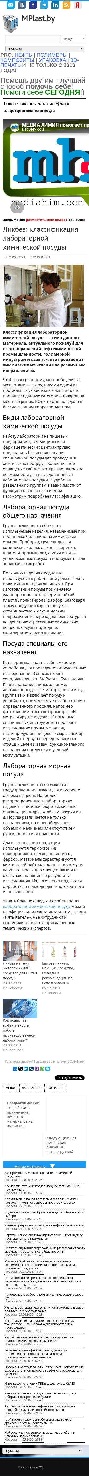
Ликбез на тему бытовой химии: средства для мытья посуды (20, 970)
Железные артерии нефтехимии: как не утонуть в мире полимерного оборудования (43, 1309)
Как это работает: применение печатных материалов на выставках (23, 1114)
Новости (25, 103)
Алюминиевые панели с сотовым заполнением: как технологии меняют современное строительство (41, 1201)
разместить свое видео (45, 219)
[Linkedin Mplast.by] (55, 5)
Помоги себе (40, 92)
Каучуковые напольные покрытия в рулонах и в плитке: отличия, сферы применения (39, 1339)
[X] (20, 1069)
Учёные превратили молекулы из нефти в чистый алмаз (44, 1225)
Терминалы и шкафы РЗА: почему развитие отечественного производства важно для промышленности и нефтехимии (35, 1353)
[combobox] (74, 39)
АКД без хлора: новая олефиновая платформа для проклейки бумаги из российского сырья (39, 1408)
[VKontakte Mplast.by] (22, 5)
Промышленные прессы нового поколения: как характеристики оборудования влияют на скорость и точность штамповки (42, 1281)
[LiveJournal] (31, 1069)
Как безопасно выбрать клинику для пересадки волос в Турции (43, 1296)
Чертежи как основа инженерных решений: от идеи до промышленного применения (43, 1237)
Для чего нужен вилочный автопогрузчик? (62, 1145)
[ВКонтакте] (15, 1069)
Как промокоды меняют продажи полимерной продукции (38, 1174)
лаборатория (32, 1088)
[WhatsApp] (42, 1069)
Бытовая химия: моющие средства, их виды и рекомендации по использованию (58, 973)
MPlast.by (38, 18)
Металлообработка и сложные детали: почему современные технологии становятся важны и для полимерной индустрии (40, 1264)
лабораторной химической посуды (37, 906)
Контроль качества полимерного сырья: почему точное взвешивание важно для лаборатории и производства (39, 1324)
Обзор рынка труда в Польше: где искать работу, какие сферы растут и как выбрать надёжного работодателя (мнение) (43, 1370)
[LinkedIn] (26, 1069)
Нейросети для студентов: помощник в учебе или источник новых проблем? (39, 1434)
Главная (10, 103)
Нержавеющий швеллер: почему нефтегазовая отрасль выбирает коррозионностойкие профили (44, 1250)
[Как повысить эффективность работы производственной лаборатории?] (20, 1008)
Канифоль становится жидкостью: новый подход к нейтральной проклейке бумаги (40, 1395)
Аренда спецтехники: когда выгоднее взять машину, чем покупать (41, 1188)
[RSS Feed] (66, 5)
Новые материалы (30, 1166)
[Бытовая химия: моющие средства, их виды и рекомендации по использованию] (59, 951)
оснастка (56, 1088)
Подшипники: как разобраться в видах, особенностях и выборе (44, 1214)
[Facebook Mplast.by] (33, 5)
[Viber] (37, 1069)
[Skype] (47, 1069)
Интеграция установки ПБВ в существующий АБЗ (39, 1383)
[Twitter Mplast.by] (44, 5)
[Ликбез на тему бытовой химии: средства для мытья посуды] (20, 951)
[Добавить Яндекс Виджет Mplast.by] (78, 5)
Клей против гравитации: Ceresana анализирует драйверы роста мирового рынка (38, 1421)
